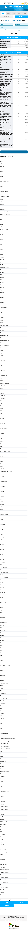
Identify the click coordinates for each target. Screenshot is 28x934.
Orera (1, 650)
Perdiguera (2, 673)
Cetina (1, 350)
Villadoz (1, 857)
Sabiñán (1, 726)
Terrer (1, 784)
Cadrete (1, 312)
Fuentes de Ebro (3, 428)
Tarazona (2, 778)
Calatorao (2, 317)
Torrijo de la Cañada (4, 809)
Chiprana (2, 352)
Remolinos (2, 710)
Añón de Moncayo (3, 226)
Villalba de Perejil (3, 864)
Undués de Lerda (3, 821)
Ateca (1, 247)
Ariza (1, 237)
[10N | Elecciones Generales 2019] (14, 7)
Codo (1, 365)
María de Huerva (3, 567)
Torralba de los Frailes (4, 791)
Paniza (1, 660)
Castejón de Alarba (4, 335)
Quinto (1, 708)
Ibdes (1, 453)
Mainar (1, 547)
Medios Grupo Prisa (13, 928)
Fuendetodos (2, 426)
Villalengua (2, 867)
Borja (1, 289)
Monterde (2, 594)
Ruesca (1, 723)
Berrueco (2, 272)
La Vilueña (2, 491)
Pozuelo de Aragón (4, 695)
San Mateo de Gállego (4, 741)
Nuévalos (2, 640)
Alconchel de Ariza (4, 194)
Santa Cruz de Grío (4, 743)
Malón (1, 557)
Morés (1, 605)
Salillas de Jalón (3, 731)
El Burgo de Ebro (3, 385)
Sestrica (2, 758)
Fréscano (2, 421)
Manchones (2, 562)
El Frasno (2, 393)
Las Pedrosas (3, 489)
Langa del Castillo (3, 481)
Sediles (1, 756)
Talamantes (2, 776)
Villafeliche (2, 859)
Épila (1, 400)
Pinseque (2, 680)
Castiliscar (2, 342)
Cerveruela (2, 347)
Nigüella (1, 627)
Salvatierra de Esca (4, 733)
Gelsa (1, 438)
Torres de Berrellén (4, 806)
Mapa (25, 10)
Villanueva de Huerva (4, 874)
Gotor (1, 443)
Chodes (1, 355)
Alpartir (1, 216)
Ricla (1, 715)
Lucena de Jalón (3, 526)
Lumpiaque (2, 537)
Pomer (1, 690)
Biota (1, 279)
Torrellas (2, 804)
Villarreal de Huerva (4, 882)
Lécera (1, 499)
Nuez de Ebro (3, 642)
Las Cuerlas (2, 486)
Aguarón (2, 166)
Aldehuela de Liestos (4, 196)
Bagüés (1, 254)
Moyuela (2, 610)
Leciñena (2, 504)
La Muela (2, 479)
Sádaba (1, 728)
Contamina (2, 370)
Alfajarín (2, 199)
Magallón (2, 544)
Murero (1, 620)
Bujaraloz (2, 300)
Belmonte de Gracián (4, 267)
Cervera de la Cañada (4, 345)
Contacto (4, 917)
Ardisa (1, 234)
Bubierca (2, 297)
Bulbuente (2, 302)
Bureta (1, 305)
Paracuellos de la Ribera (5, 665)
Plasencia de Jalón (4, 683)
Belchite (1, 264)
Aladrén (1, 174)
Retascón (2, 713)
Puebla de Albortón (4, 700)
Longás (1, 519)
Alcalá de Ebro (3, 189)
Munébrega (2, 617)
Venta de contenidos (11, 917)
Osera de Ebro (3, 658)
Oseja (1, 655)
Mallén (1, 554)
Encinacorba (2, 398)
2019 (3, 13)
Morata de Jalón (3, 600)
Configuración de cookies (21, 918)
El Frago (1, 390)
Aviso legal (22, 917)
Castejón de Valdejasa (4, 340)
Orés (1, 652)
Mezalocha (2, 579)
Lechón (1, 501)
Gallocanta (2, 433)
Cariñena (2, 330)
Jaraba (1, 461)
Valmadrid (2, 839)
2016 (14, 13)
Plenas (1, 688)
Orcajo (1, 647)
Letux (1, 506)
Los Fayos (2, 521)
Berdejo (1, 269)
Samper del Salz (3, 736)
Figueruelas (2, 416)
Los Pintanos (2, 524)
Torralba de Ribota (4, 794)
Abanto (1, 158)
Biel (1, 274)
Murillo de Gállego (3, 622)
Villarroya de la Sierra (4, 884)
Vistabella (2, 889)
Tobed (1, 789)
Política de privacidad (5, 918)
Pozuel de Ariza (3, 693)
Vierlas (1, 854)
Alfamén (2, 201)
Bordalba (2, 287)
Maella (1, 542)
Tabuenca (2, 773)
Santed (1, 751)
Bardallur (2, 262)
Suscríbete (21, 3)
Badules (1, 252)
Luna (1, 539)
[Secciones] (2, 3)
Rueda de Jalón (3, 721)
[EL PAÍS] (8, 3)
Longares (2, 516)
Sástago (1, 753)
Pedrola (1, 670)
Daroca (1, 380)
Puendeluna (2, 703)
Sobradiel (2, 768)
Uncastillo (2, 819)
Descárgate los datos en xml (14, 152)
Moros (1, 607)
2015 (19, 13)
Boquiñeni (2, 284)
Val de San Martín (3, 836)
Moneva (1, 589)
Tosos (1, 811)
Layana (1, 494)
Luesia (1, 531)
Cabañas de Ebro (3, 307)
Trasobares (2, 816)
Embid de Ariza (3, 395)
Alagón (1, 176)
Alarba (1, 179)
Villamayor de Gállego (4, 869)
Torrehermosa (3, 799)
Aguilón (1, 168)
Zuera (1, 894)
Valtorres (2, 844)
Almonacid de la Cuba (4, 211)
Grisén (1, 448)
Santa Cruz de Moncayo (5, 746)
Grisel (1, 446)
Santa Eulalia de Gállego (5, 748)
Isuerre (1, 458)
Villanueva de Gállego (4, 872)
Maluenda (2, 559)
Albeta (1, 184)
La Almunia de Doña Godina (6, 471)
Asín (1, 242)
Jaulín (1, 466)
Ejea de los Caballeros (4, 383)
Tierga (1, 786)
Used (1, 829)
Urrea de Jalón (3, 824)
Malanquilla (2, 549)
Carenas (2, 327)
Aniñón (1, 224)
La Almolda (2, 468)
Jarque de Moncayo (4, 463)
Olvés (1, 645)
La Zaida (2, 496)
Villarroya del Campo (4, 887)
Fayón (1, 413)
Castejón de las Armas (4, 337)
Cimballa (2, 358)
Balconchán (2, 257)
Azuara (1, 249)
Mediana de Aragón (4, 572)
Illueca (1, 456)
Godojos (1, 441)
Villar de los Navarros (4, 879)
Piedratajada (2, 675)
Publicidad (17, 917)
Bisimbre (2, 282)
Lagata (1, 473)
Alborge (1, 186)
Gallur (1, 436)
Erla (1, 403)
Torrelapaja (2, 801)
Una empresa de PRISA (13, 925)
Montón (1, 597)
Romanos (2, 718)
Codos (1, 368)
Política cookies (13, 918)
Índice (18, 920)
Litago (1, 509)
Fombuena (2, 418)
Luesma (1, 534)
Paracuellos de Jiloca (4, 663)
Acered (1, 161)
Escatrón (2, 405)
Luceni (1, 529)
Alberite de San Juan (4, 181)
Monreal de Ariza (3, 592)
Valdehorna (2, 834)
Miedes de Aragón (4, 584)
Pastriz (1, 668)
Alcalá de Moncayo (4, 191)
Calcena (1, 320)
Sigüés (1, 763)
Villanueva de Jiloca (4, 877)
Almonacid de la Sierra (5, 214)
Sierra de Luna (3, 761)
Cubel (1, 378)
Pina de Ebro (2, 678)
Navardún (2, 625)
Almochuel (2, 209)
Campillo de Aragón (4, 325)
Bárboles (2, 259)
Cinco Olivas (2, 360)
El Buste (1, 388)
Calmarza (2, 322)
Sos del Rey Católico (4, 771)
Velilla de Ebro (3, 847)
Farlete (1, 410)
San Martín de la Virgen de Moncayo (7, 738)
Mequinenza (2, 574)
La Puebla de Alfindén (4, 484)
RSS (21, 920)
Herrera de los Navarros (5, 451)
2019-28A (8, 13)
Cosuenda (2, 373)
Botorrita (2, 292)
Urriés (1, 826)
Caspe (1, 332)
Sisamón (2, 766)
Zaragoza (2, 892)
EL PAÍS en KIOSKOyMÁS (12, 920)
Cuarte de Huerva (3, 375)
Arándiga (2, 231)
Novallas (2, 635)
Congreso (6, 16)
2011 (25, 13)
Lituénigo (2, 511)
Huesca (6, 902)
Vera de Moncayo (3, 852)
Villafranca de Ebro (4, 862)
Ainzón (1, 171)
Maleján (1, 552)
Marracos (2, 569)
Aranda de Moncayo (4, 229)
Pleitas (1, 685)
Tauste (1, 781)
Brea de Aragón (3, 295)
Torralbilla (2, 796)
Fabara (1, 408)
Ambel (1, 219)
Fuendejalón (2, 423)
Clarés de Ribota (3, 363)
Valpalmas (2, 842)
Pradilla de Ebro (3, 698)
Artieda (1, 239)
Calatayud (2, 315)
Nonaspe (2, 632)
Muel (1, 615)
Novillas (1, 637)
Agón (1, 163)
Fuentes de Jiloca (3, 431)
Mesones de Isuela (4, 577)
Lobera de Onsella (4, 514)
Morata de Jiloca (3, 602)
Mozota (1, 612)
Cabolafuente (3, 310)
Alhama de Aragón (4, 206)
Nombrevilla (2, 630)
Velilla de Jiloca (3, 849)
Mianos (1, 582)
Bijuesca (2, 277)
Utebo (1, 831)
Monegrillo (2, 587)
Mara (1, 564)
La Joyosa (2, 476)
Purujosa (2, 705)
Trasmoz (2, 814)
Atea (1, 244)
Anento (1, 221)
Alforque (2, 204)
